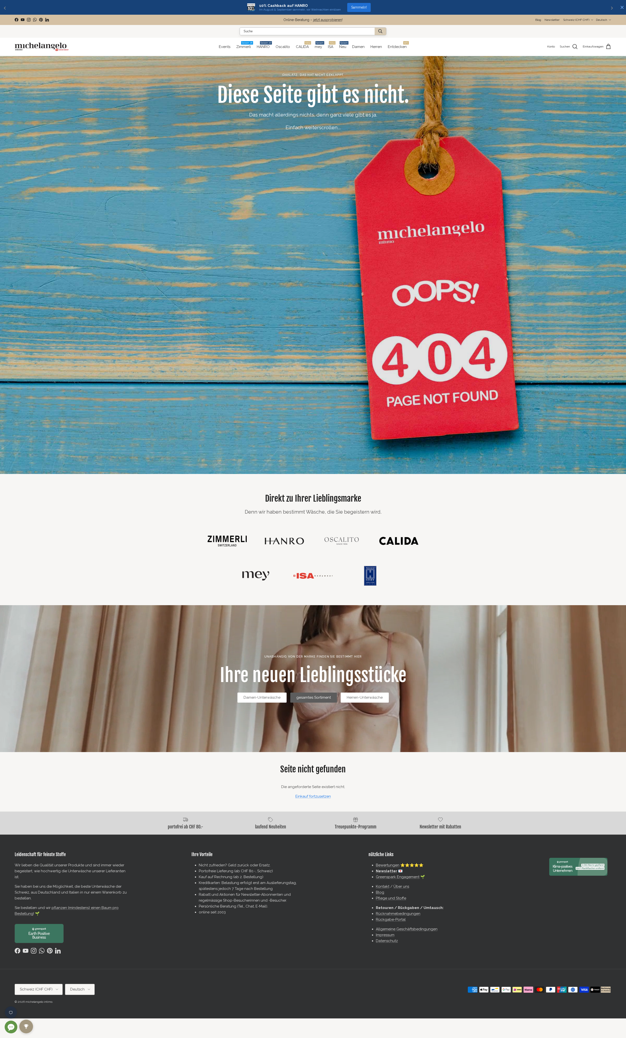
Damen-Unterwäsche (262, 697)
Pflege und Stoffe (391, 898)
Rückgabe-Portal (391, 919)
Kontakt (382, 886)
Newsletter (290, 20)
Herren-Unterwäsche (365, 697)
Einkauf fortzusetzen (313, 796)
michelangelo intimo (38, 1001)
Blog (538, 20)
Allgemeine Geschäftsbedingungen (406, 929)
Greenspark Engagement (397, 877)
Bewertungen (387, 865)
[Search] (380, 31)
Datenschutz (387, 941)
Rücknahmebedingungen (398, 913)
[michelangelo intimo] (41, 47)
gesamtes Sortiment (313, 697)
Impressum (385, 935)
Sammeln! (359, 7)
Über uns (401, 886)
